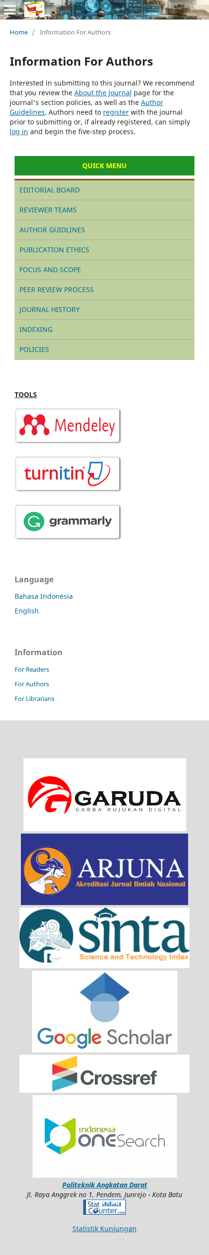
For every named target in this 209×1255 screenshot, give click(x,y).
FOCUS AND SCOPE (50, 269)
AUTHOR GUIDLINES (52, 229)
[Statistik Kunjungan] (104, 1212)
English (27, 610)
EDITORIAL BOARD (49, 189)
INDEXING (35, 329)
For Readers (32, 669)
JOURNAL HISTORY (49, 309)
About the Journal (103, 92)
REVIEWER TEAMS (48, 209)
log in (19, 131)
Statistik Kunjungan (104, 1228)
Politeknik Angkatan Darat (104, 1184)
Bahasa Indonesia (44, 596)
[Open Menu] (9, 9)
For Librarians (34, 698)
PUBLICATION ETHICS (54, 249)
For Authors (32, 684)
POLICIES (34, 349)
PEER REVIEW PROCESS (56, 289)
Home (19, 32)
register (116, 112)
